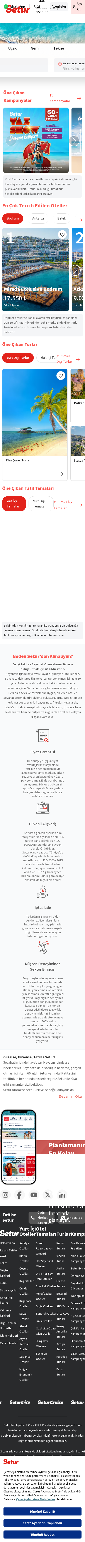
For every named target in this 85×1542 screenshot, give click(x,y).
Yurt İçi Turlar (51, 357)
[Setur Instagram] (7, 1199)
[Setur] (18, 9)
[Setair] (77, 1402)
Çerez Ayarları (9, 1343)
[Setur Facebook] (21, 1199)
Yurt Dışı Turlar (18, 357)
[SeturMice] (20, 1402)
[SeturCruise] (50, 1402)
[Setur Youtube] (35, 1199)
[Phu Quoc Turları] (34, 412)
